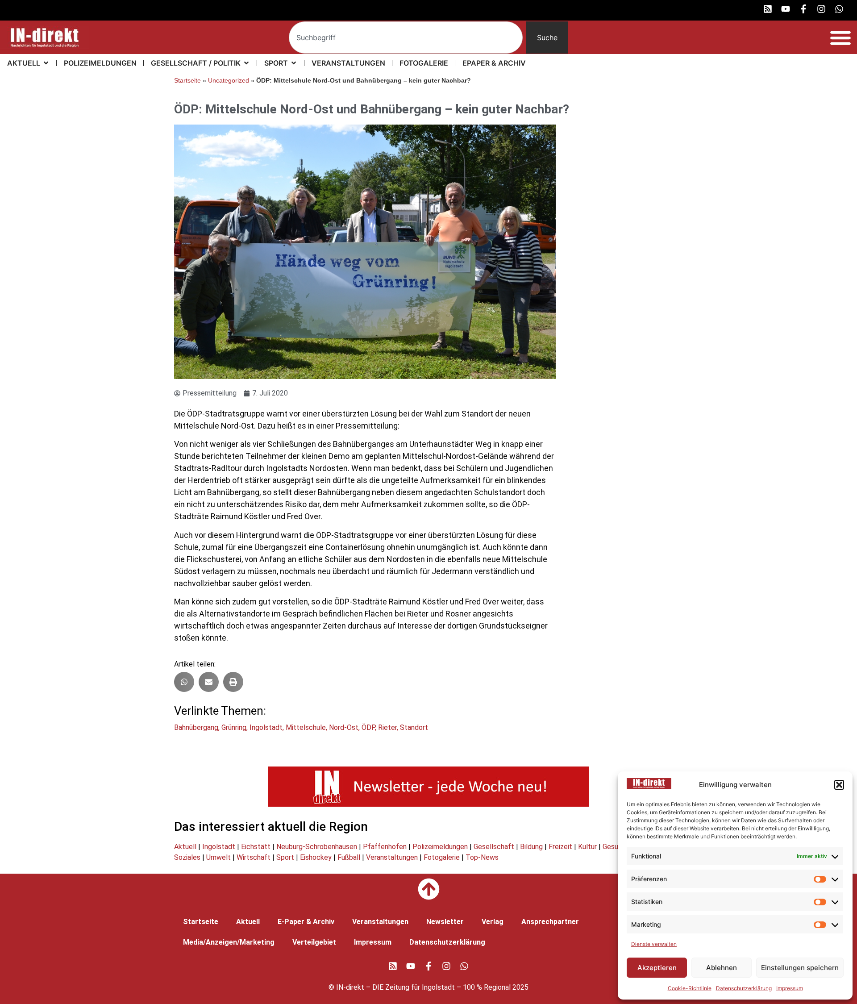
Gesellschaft (494, 846)
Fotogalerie (442, 857)
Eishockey (316, 857)
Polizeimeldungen (440, 846)
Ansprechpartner (550, 921)
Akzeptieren (657, 967)
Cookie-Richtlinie (689, 988)
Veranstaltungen (392, 857)
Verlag (492, 921)
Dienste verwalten (654, 944)
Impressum (789, 988)
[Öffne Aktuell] (46, 63)
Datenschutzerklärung (744, 988)
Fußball (348, 857)
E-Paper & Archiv (306, 921)
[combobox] (406, 37)
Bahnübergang (196, 727)
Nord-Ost (343, 727)
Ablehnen (721, 967)
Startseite (187, 80)
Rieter (387, 727)
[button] (839, 784)
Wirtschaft (253, 857)
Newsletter (445, 921)
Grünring (233, 727)
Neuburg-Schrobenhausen (316, 846)
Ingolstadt (266, 727)
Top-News (482, 857)
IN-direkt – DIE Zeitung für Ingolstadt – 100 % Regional (423, 987)
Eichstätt (255, 846)
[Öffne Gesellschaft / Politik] (246, 63)
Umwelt (218, 857)
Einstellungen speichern (800, 967)
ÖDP (368, 727)
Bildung (531, 846)
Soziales (187, 857)
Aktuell (185, 846)
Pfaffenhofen (385, 846)
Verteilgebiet (314, 942)
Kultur (587, 846)
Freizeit (560, 846)
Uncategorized (228, 80)
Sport (285, 857)
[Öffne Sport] (293, 63)
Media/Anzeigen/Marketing (229, 942)
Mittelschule (306, 727)
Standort (414, 727)
